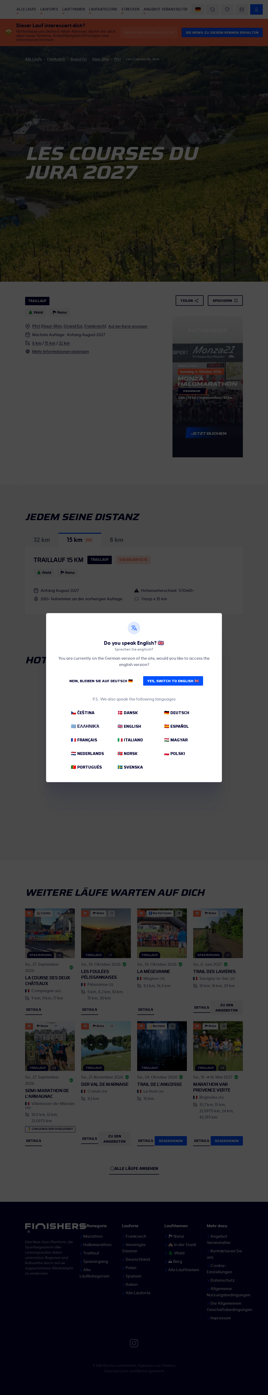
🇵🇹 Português (86, 767)
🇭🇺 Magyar (176, 740)
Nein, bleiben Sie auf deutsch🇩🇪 (101, 681)
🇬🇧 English (129, 726)
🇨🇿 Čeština (82, 712)
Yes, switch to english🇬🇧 (173, 681)
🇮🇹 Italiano (130, 740)
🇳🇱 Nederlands (87, 753)
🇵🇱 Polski (174, 753)
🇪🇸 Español (176, 726)
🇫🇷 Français (84, 740)
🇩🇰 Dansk (128, 712)
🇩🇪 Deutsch (176, 712)
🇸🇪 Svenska (130, 767)
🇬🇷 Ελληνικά (85, 726)
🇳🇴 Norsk (128, 753)
